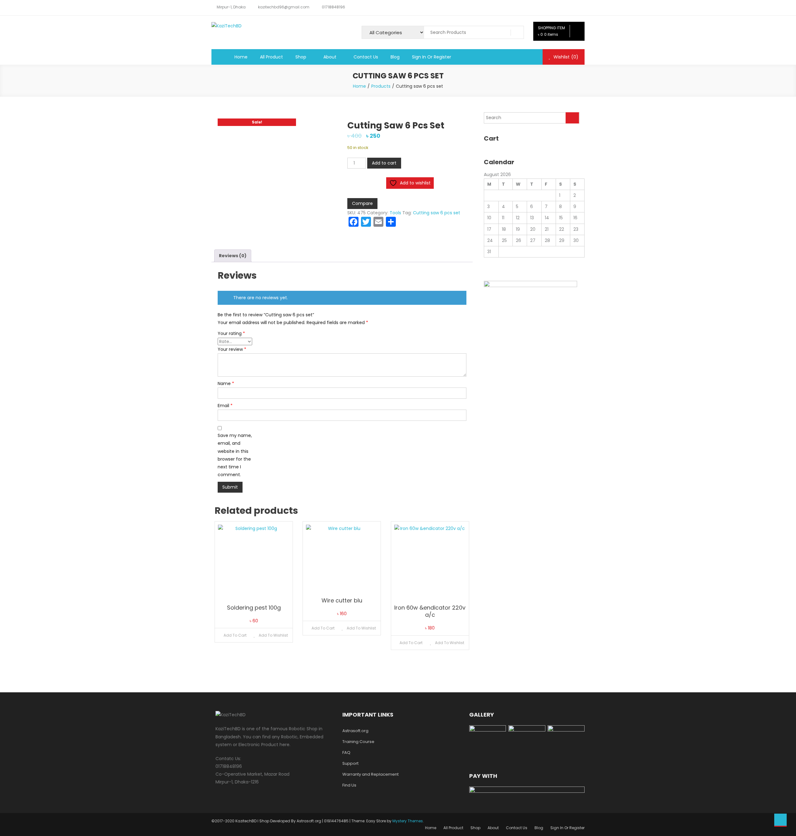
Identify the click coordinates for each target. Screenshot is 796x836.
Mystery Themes (407, 821)
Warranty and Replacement (370, 774)
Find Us (349, 785)
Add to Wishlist (273, 635)
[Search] (572, 117)
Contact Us (366, 57)
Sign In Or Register (431, 57)
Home (241, 57)
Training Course (358, 742)
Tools (395, 213)
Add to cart (384, 163)
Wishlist (565, 57)
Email (225, 405)
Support (350, 763)
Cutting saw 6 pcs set (436, 213)
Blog (395, 57)
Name (226, 383)
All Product (271, 57)
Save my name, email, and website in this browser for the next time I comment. (235, 455)
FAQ (346, 752)
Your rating (231, 333)
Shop (300, 57)
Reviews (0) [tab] (233, 256)
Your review (232, 349)
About (329, 57)
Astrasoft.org (355, 731)
